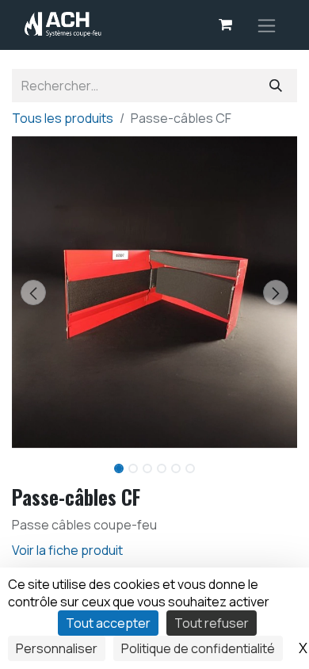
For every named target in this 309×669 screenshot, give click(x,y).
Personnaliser (56, 648)
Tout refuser (211, 623)
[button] (33, 292)
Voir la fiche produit (67, 550)
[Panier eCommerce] (225, 24)
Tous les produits (62, 118)
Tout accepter (108, 623)
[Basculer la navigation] (266, 25)
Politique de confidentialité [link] (198, 648)
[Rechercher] (275, 85)
